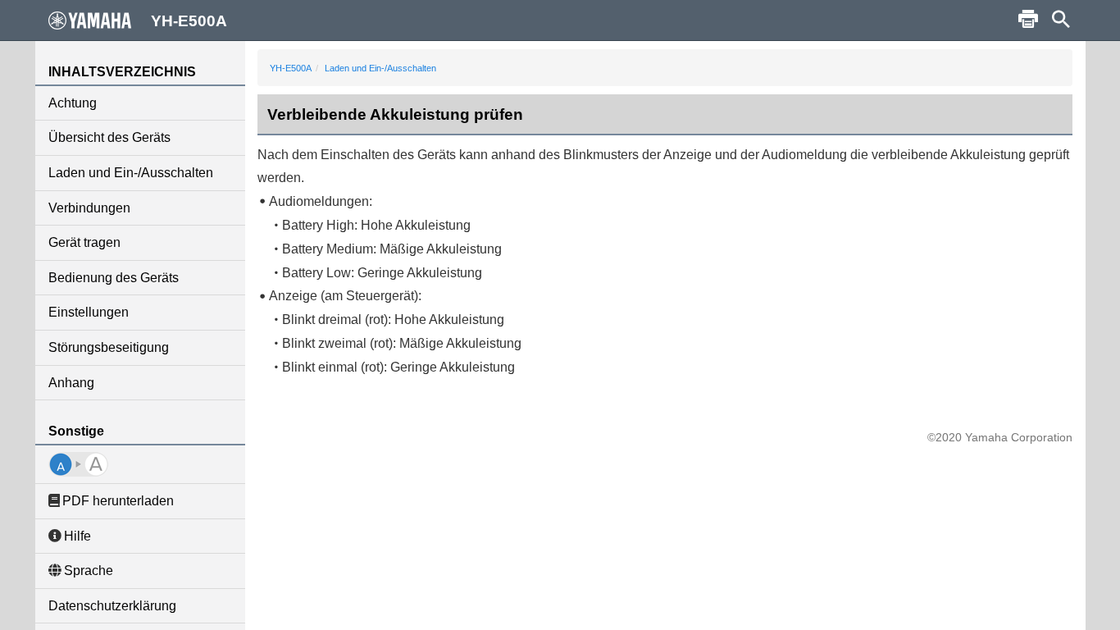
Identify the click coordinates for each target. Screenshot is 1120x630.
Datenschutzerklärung (112, 606)
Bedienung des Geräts (113, 278)
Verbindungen (89, 208)
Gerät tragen (84, 242)
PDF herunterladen (118, 501)
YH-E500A (291, 68)
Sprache (88, 571)
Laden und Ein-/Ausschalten (130, 173)
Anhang (71, 383)
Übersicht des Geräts (109, 137)
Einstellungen (88, 312)
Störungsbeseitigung (108, 347)
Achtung (72, 103)
